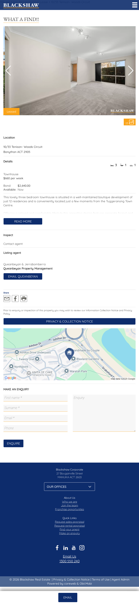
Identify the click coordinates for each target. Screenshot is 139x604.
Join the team (69, 505)
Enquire (13, 443)
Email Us (69, 556)
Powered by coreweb (61, 583)
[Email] (6, 298)
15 (126, 123)
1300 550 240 (69, 561)
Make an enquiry (69, 533)
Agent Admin (121, 579)
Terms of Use (101, 579)
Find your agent (69, 529)
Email (67, 597)
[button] (131, 71)
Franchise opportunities (69, 509)
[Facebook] (15, 298)
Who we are (69, 501)
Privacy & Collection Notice (69, 321)
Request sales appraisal (69, 521)
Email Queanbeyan (23, 276)
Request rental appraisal (69, 525)
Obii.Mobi (86, 583)
